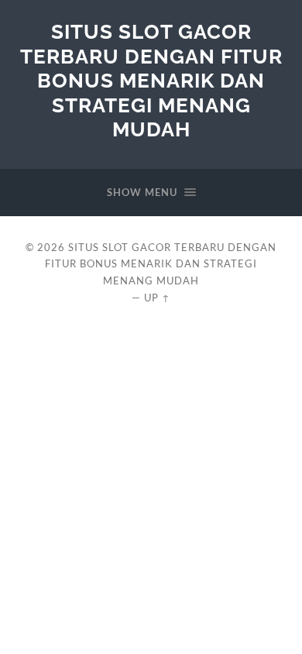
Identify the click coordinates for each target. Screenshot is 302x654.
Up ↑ (157, 297)
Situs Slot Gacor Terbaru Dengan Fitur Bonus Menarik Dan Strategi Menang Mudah (151, 80)
